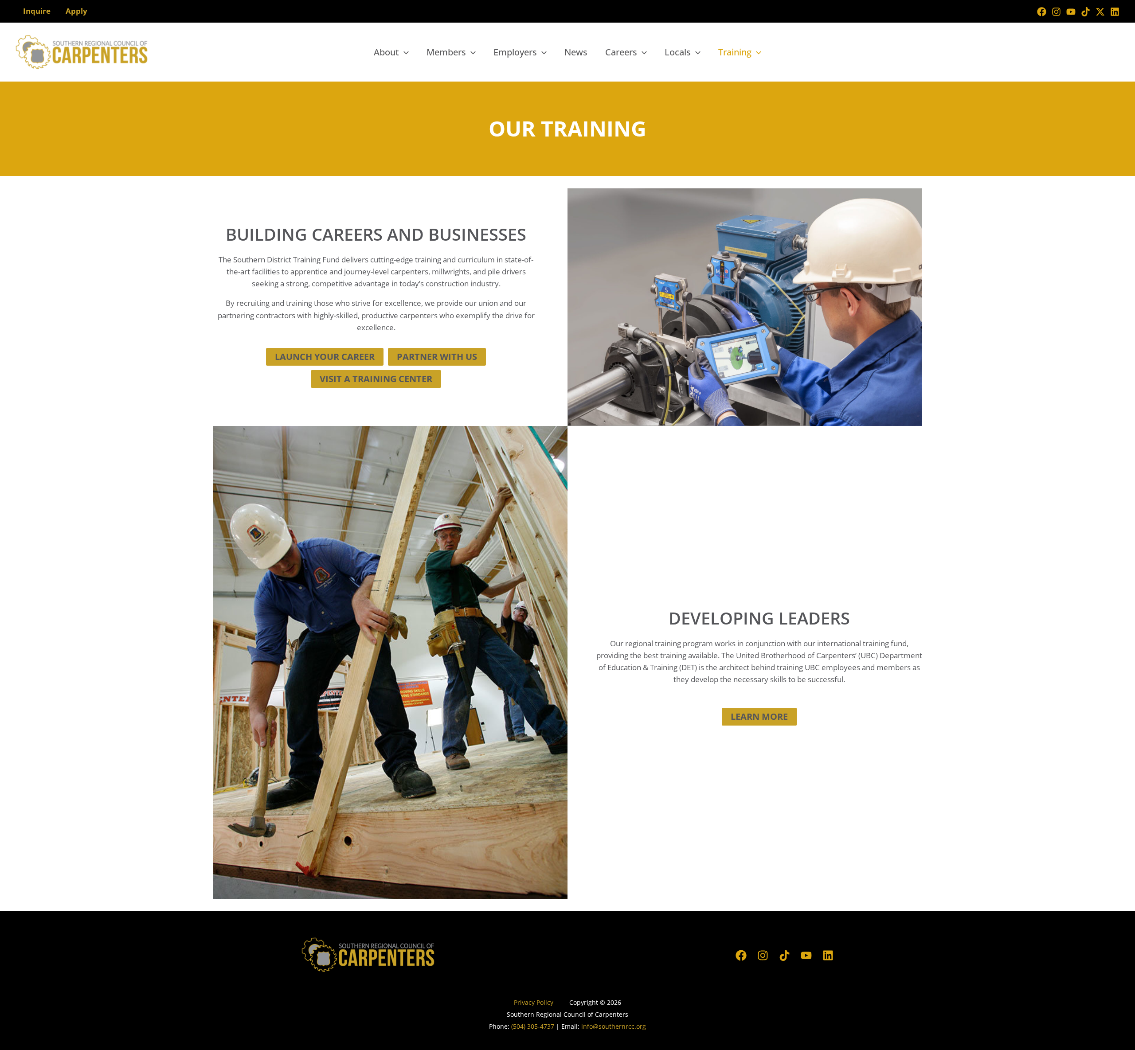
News (575, 52)
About (386, 52)
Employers (515, 52)
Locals (678, 52)
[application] (404, 52)
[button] (325, 357)
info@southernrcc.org (613, 1026)
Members (446, 52)
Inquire (37, 11)
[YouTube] (1071, 11)
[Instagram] (1056, 11)
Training (734, 52)
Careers (621, 52)
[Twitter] (1100, 11)
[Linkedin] (1114, 11)
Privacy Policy (534, 1002)
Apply (76, 11)
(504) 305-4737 (532, 1026)
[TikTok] (1085, 11)
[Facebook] (1041, 11)
